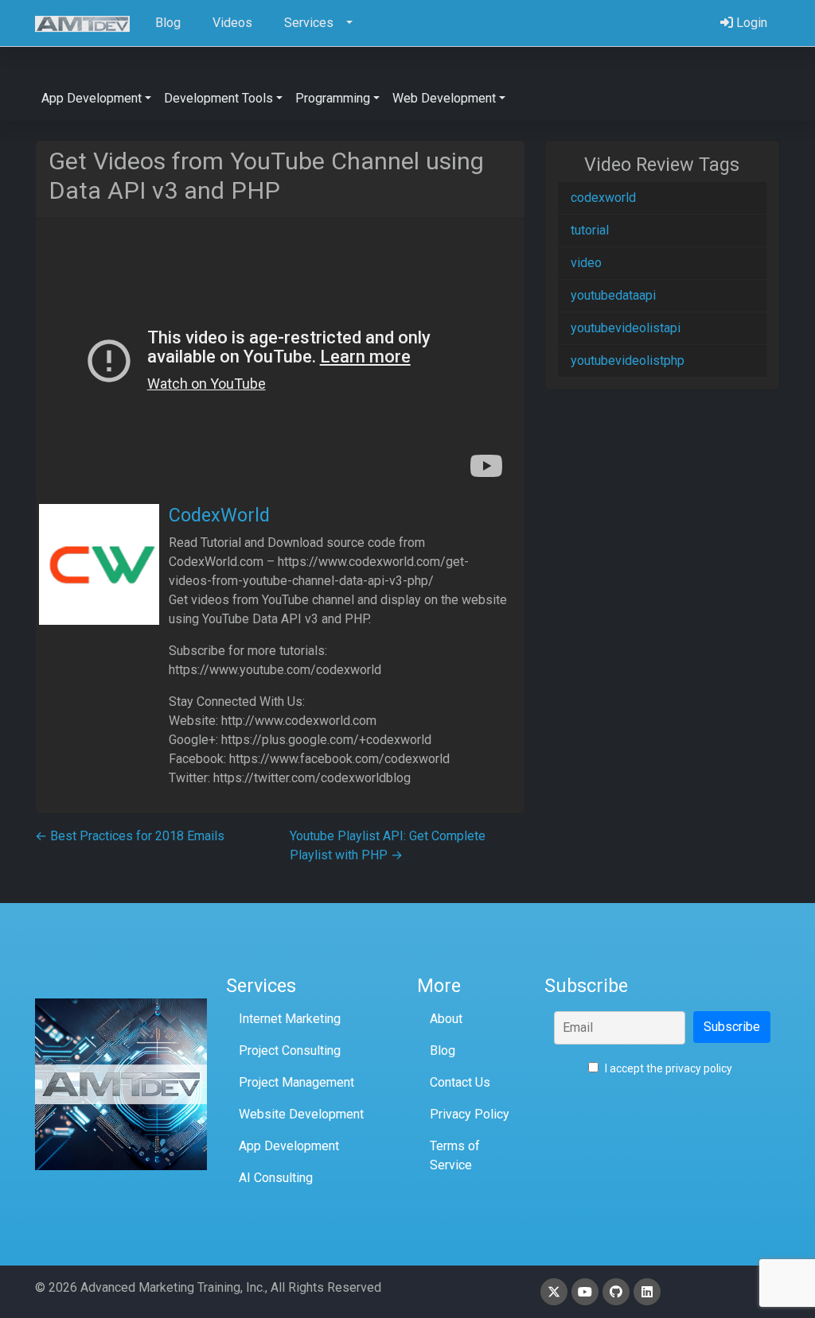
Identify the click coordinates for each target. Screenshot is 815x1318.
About (446, 1018)
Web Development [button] (444, 98)
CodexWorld (219, 515)
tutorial (590, 230)
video (586, 262)
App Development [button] (91, 98)
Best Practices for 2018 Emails (129, 835)
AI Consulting (276, 1177)
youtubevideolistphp (627, 360)
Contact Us (460, 1082)
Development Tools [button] (218, 98)
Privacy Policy (469, 1114)
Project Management (296, 1082)
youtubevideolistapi (625, 327)
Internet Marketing (290, 1018)
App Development (289, 1145)
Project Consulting (290, 1050)
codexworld (603, 197)
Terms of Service (455, 1155)
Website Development (301, 1114)
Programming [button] (332, 98)
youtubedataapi (613, 295)
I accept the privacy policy (667, 1068)
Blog (442, 1050)
